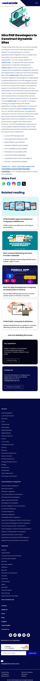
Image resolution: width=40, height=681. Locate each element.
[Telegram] (28, 635)
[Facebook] (10, 635)
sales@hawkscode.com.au (10, 664)
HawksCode (6, 62)
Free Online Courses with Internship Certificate (15, 170)
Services (4, 409)
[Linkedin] (24, 635)
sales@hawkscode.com (12, 381)
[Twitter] (15, 635)
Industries (4, 546)
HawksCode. (12, 101)
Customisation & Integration (11, 482)
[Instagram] (19, 635)
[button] (13, 387)
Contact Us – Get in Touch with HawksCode (17, 166)
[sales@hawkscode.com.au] (2, 661)
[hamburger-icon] (36, 3)
